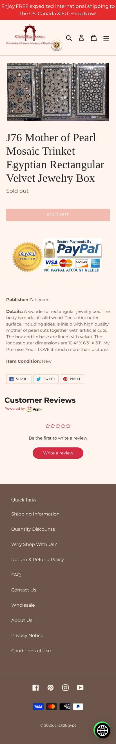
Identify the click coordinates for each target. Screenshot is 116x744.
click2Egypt (65, 725)
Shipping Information (35, 514)
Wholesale (23, 605)
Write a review (58, 453)
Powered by (15, 408)
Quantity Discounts (33, 529)
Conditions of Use (31, 650)
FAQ (16, 574)
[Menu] (106, 38)
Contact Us (23, 590)
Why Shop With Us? (34, 544)
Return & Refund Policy (37, 559)
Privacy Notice (27, 635)
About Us (21, 620)
